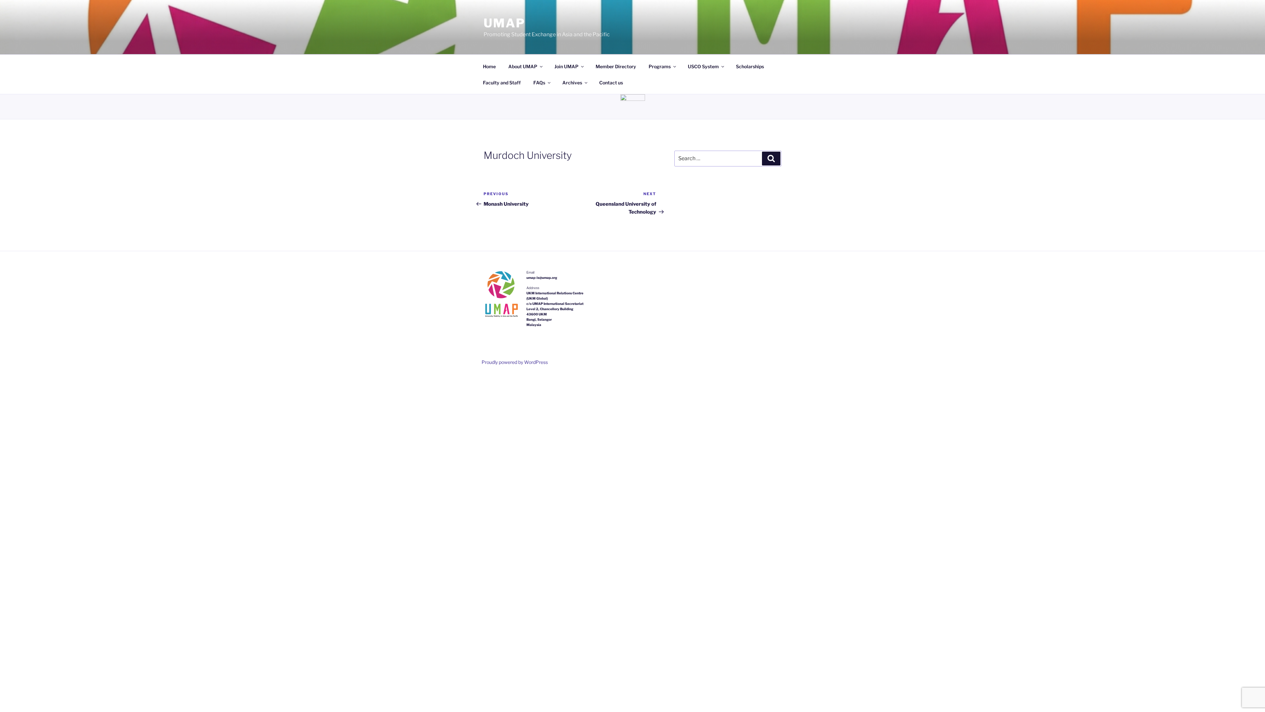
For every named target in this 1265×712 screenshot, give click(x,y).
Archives (572, 82)
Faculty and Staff (502, 82)
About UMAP (522, 66)
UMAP (504, 23)
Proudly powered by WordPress (515, 362)
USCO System (703, 66)
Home (489, 66)
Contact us (611, 82)
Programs (660, 66)
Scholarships (750, 66)
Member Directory (616, 66)
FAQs (539, 82)
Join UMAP (566, 66)
